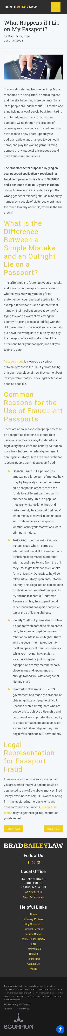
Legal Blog (33, 958)
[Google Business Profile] (38, 862)
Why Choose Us (34, 924)
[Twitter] (33, 862)
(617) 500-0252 (33, 892)
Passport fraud (13, 361)
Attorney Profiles (33, 919)
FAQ (33, 944)
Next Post (53, 828)
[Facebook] (28, 862)
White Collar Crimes (33, 939)
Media (33, 968)
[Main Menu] (55, 7)
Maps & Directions (33, 897)
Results (33, 953)
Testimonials (33, 948)
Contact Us (33, 963)
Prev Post (13, 828)
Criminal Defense (33, 929)
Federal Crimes (33, 934)
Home (33, 914)
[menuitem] (33, 914)
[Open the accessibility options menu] (60, 1029)
